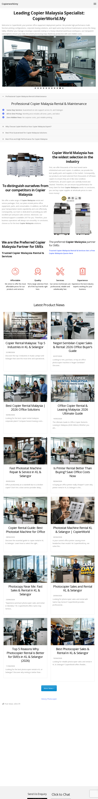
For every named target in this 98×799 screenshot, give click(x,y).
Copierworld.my (10, 3)
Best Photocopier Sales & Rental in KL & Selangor (72, 651)
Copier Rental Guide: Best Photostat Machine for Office (25, 530)
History (49, 699)
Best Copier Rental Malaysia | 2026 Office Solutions (25, 407)
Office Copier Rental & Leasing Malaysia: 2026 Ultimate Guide (72, 409)
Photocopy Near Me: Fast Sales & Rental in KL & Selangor (25, 590)
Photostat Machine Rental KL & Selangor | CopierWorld (72, 530)
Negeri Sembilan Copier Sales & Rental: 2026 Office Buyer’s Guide (72, 347)
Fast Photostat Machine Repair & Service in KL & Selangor (25, 472)
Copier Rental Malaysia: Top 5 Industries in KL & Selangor (25, 345)
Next (92, 60)
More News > (49, 688)
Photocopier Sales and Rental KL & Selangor (72, 588)
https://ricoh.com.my (38, 294)
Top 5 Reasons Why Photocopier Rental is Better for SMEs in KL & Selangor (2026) (25, 655)
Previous (5, 60)
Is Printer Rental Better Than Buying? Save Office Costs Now (72, 472)
